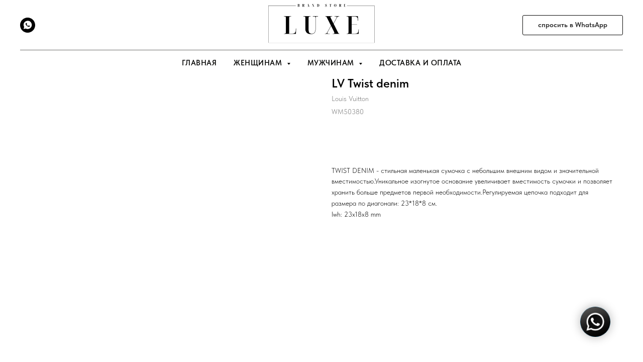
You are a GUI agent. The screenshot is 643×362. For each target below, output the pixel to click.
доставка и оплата (420, 62)
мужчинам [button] (332, 62)
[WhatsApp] (27, 30)
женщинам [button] (259, 62)
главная (199, 62)
